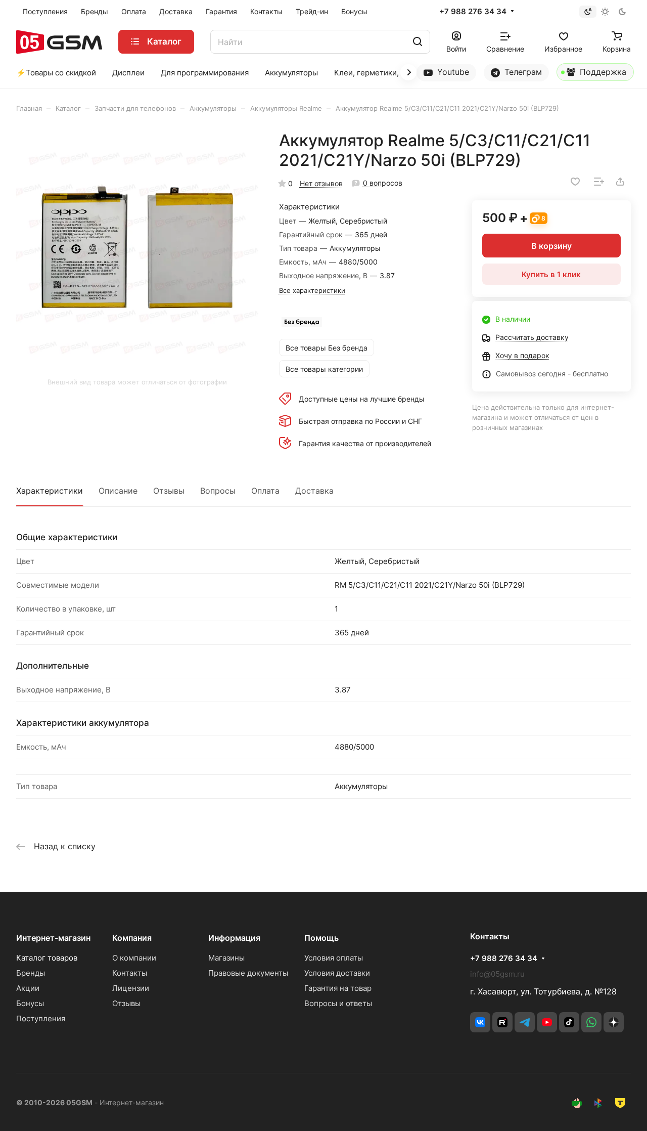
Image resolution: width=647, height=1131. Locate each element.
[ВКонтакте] (480, 1022)
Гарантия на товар (338, 988)
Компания (132, 938)
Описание (118, 491)
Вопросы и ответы (338, 1003)
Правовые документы (248, 973)
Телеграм (522, 72)
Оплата (265, 491)
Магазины (226, 958)
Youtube (452, 72)
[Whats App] (591, 1022)
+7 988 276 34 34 (472, 11)
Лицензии (130, 988)
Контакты (129, 973)
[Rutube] (502, 1022)
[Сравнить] (599, 181)
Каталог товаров (46, 958)
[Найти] (417, 42)
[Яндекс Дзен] (614, 1022)
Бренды (30, 973)
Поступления (40, 1018)
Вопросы (218, 491)
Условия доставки (337, 973)
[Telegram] (525, 1022)
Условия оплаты (333, 958)
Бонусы (30, 1003)
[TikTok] (569, 1022)
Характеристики (49, 491)
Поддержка (601, 72)
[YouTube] (547, 1022)
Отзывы (168, 491)
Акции (27, 988)
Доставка (314, 491)
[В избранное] (575, 181)
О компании (134, 958)
